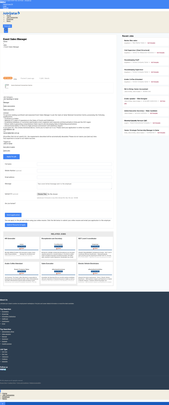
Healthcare (5, 319)
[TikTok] (5, 2)
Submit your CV (8, 4)
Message (8, 184)
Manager (6, 102)
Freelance (4, 359)
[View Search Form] (6, 30)
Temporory (5, 356)
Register (6, 8)
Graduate (4, 341)
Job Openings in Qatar (10, 99)
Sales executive (8, 110)
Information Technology (9, 316)
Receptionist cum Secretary (52, 238)
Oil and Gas (5, 314)
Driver (3, 323)
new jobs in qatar (9, 147)
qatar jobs (6, 151)
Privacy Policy (3, 383)
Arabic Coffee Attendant (14, 263)
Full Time (4, 352)
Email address (9, 177)
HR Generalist (10, 238)
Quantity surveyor (7, 344)
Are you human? (10, 203)
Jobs (5, 45)
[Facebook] (0, 2)
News (9, 21)
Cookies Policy (12, 383)
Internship (5, 361)
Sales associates (9, 106)
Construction (5, 321)
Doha (15, 79)
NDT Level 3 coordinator (87, 238)
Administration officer (8, 331)
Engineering (5, 311)
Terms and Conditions (23, 383)
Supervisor (5, 339)
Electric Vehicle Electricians (88, 263)
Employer (10, 19)
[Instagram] (2, 2)
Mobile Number (13, 171)
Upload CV (11, 194)
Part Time (4, 354)
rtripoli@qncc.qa (8, 129)
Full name (8, 164)
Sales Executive (47, 263)
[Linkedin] (3, 2)
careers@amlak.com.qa (11, 133)
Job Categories (12, 17)
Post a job (7, 26)
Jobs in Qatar (7, 144)
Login (4, 6)
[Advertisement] (58, 62)
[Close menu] (0, 391)
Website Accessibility (35, 383)
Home (9, 16)
